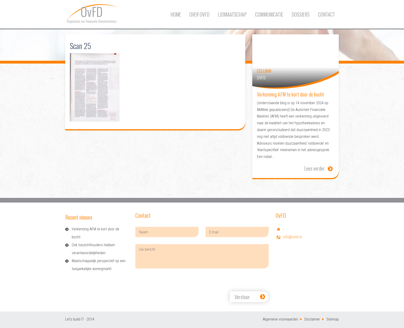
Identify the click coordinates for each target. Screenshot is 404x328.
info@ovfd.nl (292, 237)
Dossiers (301, 14)
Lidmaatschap (232, 14)
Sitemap (332, 319)
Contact (326, 14)
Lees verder (314, 168)
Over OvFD (199, 14)
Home (175, 14)
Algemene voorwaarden (280, 319)
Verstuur (242, 296)
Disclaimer (312, 319)
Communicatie (269, 14)
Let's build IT (74, 319)
